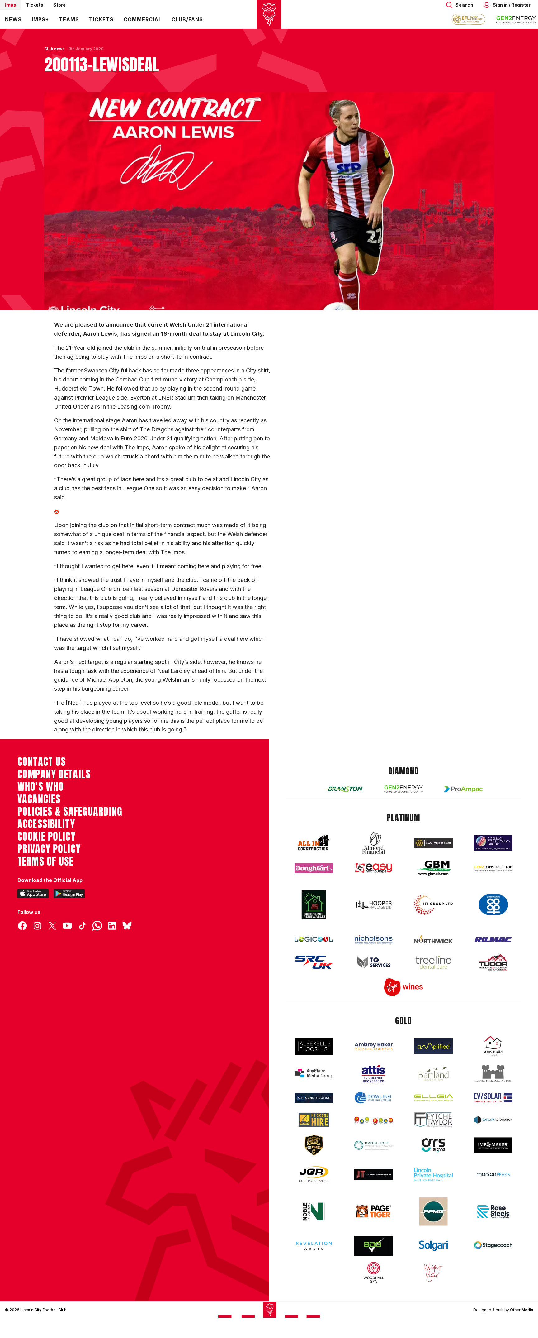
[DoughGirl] (314, 868)
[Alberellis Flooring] (314, 1046)
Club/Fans (187, 19)
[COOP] (493, 905)
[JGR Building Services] (314, 1174)
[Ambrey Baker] (373, 1046)
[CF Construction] (314, 1098)
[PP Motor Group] (433, 1211)
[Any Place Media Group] (314, 1073)
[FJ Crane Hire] (314, 1120)
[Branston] (343, 789)
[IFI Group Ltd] (433, 905)
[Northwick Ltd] (433, 939)
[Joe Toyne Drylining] (373, 1174)
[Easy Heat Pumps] (373, 868)
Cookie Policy (46, 837)
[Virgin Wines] (403, 987)
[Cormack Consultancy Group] (493, 843)
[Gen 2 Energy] (403, 789)
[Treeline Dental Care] (433, 962)
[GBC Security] (314, 1145)
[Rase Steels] (493, 1211)
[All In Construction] (314, 843)
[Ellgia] (433, 1097)
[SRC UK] (314, 962)
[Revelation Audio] (314, 1245)
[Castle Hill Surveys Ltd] (493, 1074)
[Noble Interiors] (314, 1211)
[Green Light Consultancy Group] (373, 1145)
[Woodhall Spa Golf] (373, 1272)
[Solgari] (433, 1246)
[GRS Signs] (433, 1145)
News (13, 19)
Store (59, 4)
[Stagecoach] (493, 1246)
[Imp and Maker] (493, 1145)
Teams (69, 19)
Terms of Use (45, 861)
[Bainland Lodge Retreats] (433, 1074)
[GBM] (433, 868)
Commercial (143, 19)
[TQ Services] (373, 962)
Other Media (521, 1309)
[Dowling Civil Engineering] (373, 1098)
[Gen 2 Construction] (493, 868)
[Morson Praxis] (493, 1174)
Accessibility (46, 824)
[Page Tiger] (373, 1211)
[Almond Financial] (373, 843)
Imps (10, 4)
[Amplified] (433, 1046)
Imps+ (40, 19)
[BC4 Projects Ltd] (433, 843)
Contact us (41, 762)
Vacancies (38, 799)
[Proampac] (463, 789)
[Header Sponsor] (516, 19)
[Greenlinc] (314, 905)
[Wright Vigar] (433, 1272)
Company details (54, 774)
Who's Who (40, 787)
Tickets (34, 4)
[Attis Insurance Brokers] (373, 1074)
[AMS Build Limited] (493, 1045)
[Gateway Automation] (493, 1120)
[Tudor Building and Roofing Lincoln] (493, 962)
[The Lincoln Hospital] (433, 1174)
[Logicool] (314, 939)
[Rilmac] (493, 939)
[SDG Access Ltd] (373, 1246)
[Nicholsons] (373, 939)
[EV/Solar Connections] (493, 1097)
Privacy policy (49, 849)
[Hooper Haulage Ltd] (373, 905)
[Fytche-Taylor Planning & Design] (433, 1120)
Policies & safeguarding (69, 812)
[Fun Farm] (373, 1120)
